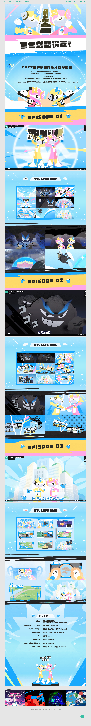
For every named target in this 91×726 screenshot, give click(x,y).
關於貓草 (9, 1)
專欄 (17, 1)
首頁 (5, 1)
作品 (13, 1)
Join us (27, 1)
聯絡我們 (21, 1)
